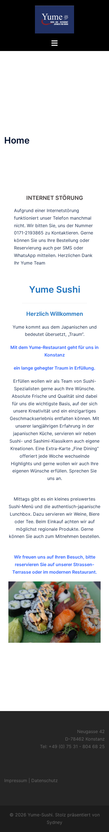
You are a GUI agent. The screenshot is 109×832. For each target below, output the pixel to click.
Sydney (54, 822)
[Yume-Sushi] (54, 19)
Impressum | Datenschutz (31, 780)
